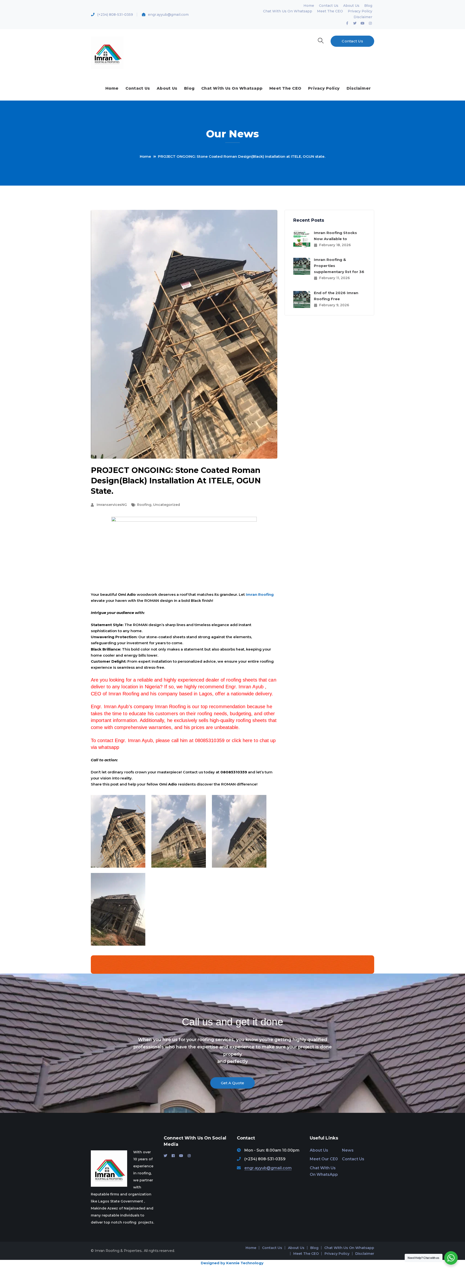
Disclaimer (363, 17)
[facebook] (173, 1155)
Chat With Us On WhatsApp (324, 1171)
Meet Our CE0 (324, 1159)
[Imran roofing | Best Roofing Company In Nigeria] (107, 52)
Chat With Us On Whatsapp (287, 11)
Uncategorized (166, 505)
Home (308, 5)
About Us (351, 5)
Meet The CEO (330, 11)
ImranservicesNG (112, 505)
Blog (368, 5)
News (348, 1150)
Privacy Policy (360, 11)
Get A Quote (232, 1083)
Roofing (144, 505)
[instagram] (189, 1155)
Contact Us (328, 5)
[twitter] (165, 1155)
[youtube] (181, 1155)
